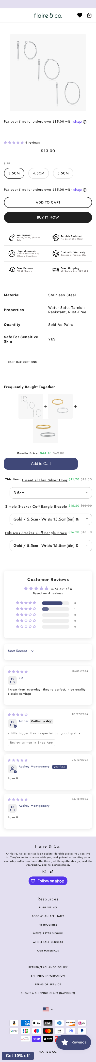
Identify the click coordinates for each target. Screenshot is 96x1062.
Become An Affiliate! (48, 916)
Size (7, 163)
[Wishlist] (80, 15)
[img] (18, 672)
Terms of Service (48, 984)
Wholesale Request (48, 942)
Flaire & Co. (48, 1052)
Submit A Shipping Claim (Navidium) (48, 993)
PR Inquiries (48, 925)
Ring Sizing (48, 907)
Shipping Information (48, 976)
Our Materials (48, 950)
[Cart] (89, 15)
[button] (14, 142)
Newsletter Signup (48, 933)
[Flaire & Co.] (48, 15)
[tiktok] (51, 871)
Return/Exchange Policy (48, 967)
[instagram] (44, 871)
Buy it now (48, 217)
